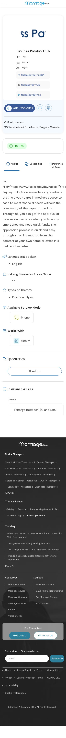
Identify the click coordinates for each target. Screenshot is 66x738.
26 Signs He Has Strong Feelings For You (29, 543)
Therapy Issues (14, 501)
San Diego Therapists (19, 486)
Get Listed (19, 635)
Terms (40, 677)
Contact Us (53, 670)
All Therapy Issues (35, 515)
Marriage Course (45, 584)
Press (39, 670)
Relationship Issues (40, 509)
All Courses (42, 603)
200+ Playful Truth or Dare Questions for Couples (33, 549)
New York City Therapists (19, 462)
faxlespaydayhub (30, 84)
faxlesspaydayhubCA (32, 74)
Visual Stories (15, 615)
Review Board (24, 670)
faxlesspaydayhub (31, 94)
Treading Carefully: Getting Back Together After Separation (32, 557)
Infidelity (10, 509)
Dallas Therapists (14, 474)
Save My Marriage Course (49, 590)
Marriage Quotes (17, 603)
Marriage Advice (16, 590)
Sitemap (12, 707)
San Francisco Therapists (19, 468)
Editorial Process (25, 677)
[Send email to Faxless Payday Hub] (40, 110)
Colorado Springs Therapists (21, 480)
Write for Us (45, 635)
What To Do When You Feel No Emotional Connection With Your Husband (34, 535)
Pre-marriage (14, 515)
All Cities (10, 492)
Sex (57, 509)
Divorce (22, 509)
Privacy (8, 677)
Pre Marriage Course (47, 597)
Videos (11, 609)
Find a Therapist (14, 454)
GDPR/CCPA (53, 677)
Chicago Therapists (47, 468)
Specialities (35, 163)
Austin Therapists (50, 480)
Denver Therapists (47, 462)
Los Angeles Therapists (40, 474)
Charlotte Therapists (46, 486)
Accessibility (11, 685)
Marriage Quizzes (17, 597)
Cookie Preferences (15, 693)
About (14, 163)
